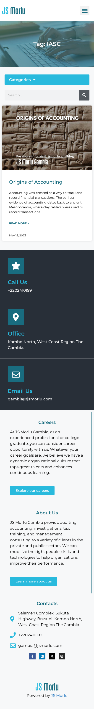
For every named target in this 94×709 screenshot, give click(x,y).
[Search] (84, 95)
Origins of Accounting (35, 182)
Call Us (17, 282)
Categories (20, 79)
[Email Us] (16, 374)
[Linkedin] (42, 656)
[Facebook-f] (32, 656)
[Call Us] (16, 266)
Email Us (20, 391)
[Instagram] (62, 656)
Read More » (19, 223)
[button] (84, 10)
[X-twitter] (52, 656)
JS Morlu (59, 695)
